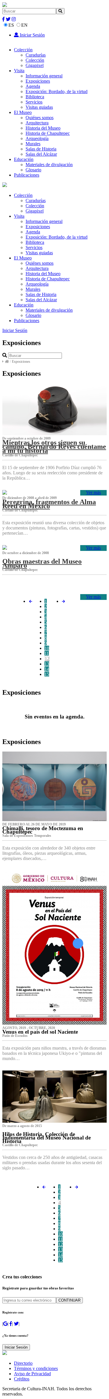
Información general (44, 75)
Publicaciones (26, 175)
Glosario (33, 169)
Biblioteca (35, 96)
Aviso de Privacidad (32, 1373)
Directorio (23, 1363)
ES (11, 25)
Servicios (34, 101)
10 (46, 648)
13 (46, 663)
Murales (33, 143)
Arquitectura (37, 122)
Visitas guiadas (39, 107)
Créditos (21, 1378)
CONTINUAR (69, 1300)
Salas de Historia (41, 148)
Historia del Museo (43, 128)
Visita (19, 70)
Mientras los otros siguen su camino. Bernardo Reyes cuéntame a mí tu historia (54, 446)
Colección (23, 49)
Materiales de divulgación (49, 164)
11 (46, 653)
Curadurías (36, 54)
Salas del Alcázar (41, 154)
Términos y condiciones (36, 1368)
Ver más (93, 492)
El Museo (23, 112)
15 (46, 674)
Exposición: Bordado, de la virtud (56, 91)
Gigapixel (35, 65)
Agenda (33, 86)
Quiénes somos (39, 117)
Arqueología (37, 138)
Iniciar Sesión (32, 34)
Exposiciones (38, 81)
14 (46, 669)
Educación (23, 159)
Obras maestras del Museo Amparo (42, 563)
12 (47, 658)
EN (24, 25)
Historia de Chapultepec (48, 133)
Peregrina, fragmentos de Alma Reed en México (49, 504)
